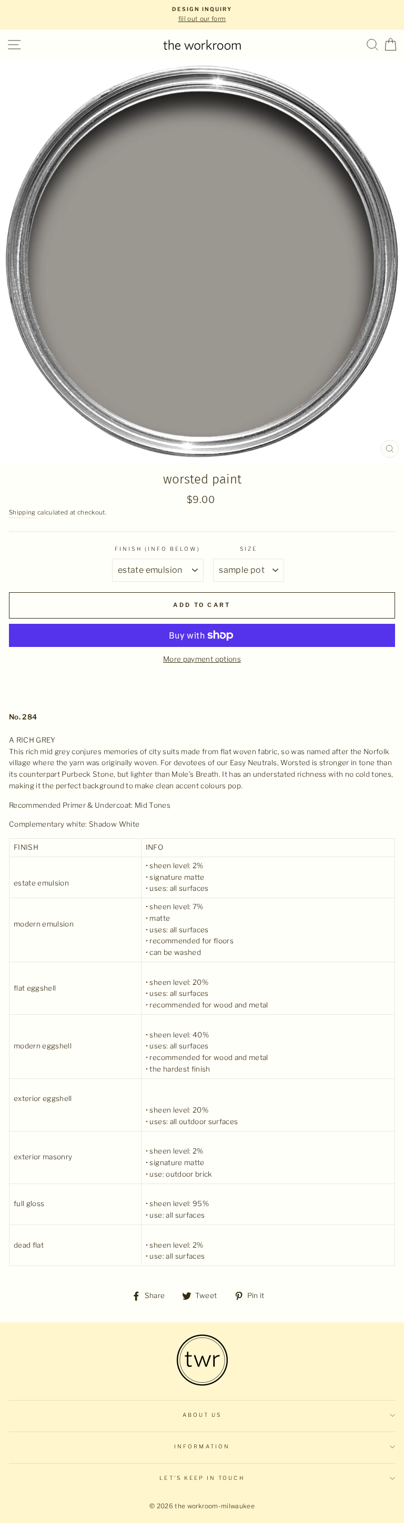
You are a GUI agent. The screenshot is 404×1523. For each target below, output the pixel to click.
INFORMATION (202, 1446)
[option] (202, 14)
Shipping (22, 512)
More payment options (202, 659)
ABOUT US (202, 1415)
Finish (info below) (157, 549)
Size (248, 549)
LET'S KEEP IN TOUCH (201, 1478)
